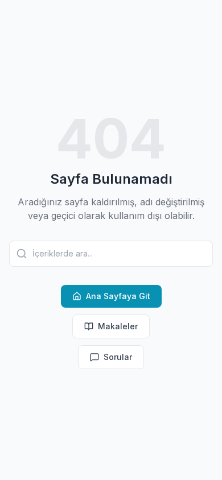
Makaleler (118, 326)
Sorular (118, 357)
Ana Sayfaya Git (118, 296)
